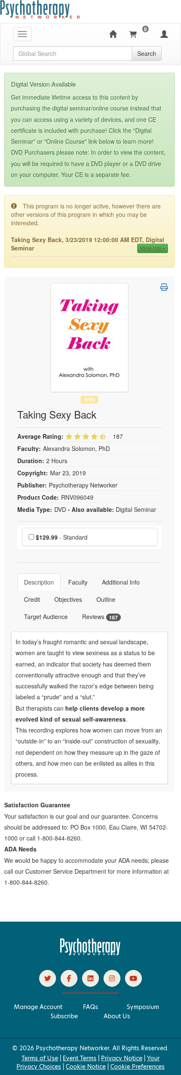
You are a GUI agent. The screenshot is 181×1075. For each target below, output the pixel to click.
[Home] (113, 34)
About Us (117, 1016)
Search (146, 53)
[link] (47, 978)
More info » (152, 248)
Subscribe (64, 1016)
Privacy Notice (121, 1058)
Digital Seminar (136, 509)
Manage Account (38, 1007)
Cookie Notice (86, 1066)
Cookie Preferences (137, 1066)
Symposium (143, 1007)
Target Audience (46, 616)
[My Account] (164, 34)
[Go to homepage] (90, 953)
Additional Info (121, 582)
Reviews (100, 616)
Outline (105, 599)
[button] (164, 287)
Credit (32, 599)
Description (39, 582)
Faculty (78, 582)
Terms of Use (39, 1058)
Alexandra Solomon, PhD (76, 448)
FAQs (90, 1007)
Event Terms (79, 1058)
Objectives (68, 599)
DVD (89, 399)
